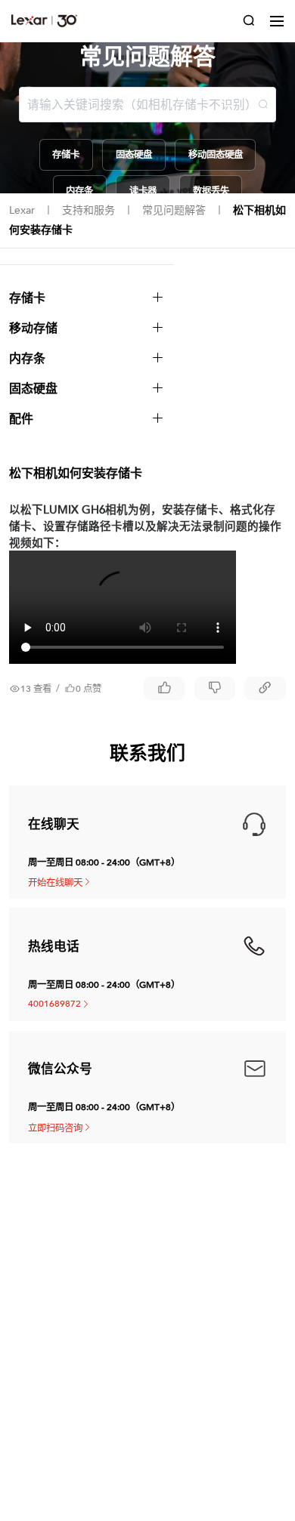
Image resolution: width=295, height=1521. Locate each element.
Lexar (22, 210)
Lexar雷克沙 (44, 20)
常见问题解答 (174, 210)
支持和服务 (88, 210)
